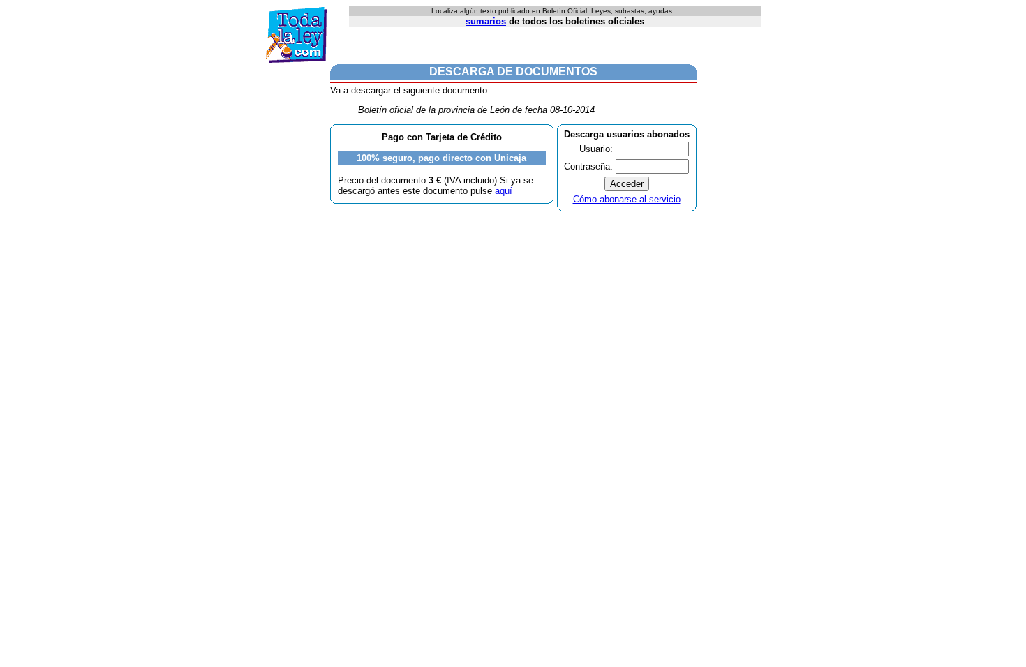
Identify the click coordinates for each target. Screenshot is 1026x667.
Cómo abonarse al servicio (627, 199)
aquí (503, 191)
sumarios (486, 21)
